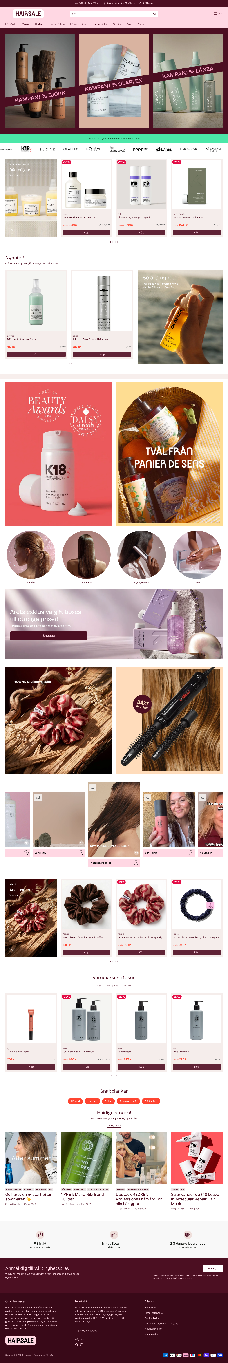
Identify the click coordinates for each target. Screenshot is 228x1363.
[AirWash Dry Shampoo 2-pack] (141, 184)
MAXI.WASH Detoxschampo (188, 217)
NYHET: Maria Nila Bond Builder (82, 1197)
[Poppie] (12, 950)
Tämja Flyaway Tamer (18, 1051)
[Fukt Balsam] (141, 1019)
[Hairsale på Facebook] (76, 1345)
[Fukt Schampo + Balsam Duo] (86, 1019)
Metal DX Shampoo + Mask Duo (79, 217)
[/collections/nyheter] (180, 317)
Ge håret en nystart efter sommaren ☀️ (28, 1197)
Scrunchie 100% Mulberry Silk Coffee (83, 937)
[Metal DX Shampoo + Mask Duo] (86, 184)
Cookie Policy (152, 1318)
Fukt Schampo (181, 1051)
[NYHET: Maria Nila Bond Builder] (86, 1158)
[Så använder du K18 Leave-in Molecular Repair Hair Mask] (197, 1158)
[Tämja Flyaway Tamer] (31, 1019)
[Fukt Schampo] (196, 1019)
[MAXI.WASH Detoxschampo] (196, 184)
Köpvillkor (150, 1307)
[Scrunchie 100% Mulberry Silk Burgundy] (141, 904)
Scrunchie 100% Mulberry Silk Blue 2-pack (196, 937)
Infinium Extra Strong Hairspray (90, 339)
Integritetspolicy (154, 1313)
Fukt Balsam (124, 1051)
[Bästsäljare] (12, 230)
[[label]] (40, 81)
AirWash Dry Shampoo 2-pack (134, 217)
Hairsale (27, 1355)
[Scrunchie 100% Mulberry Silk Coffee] (86, 904)
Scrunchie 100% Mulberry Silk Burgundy (140, 937)
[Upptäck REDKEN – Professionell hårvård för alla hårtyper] (141, 1158)
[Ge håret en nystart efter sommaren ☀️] (31, 1158)
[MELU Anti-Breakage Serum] (36, 301)
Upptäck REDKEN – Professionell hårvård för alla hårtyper (139, 1199)
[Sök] (154, 14)
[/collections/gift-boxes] (114, 624)
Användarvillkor (153, 1329)
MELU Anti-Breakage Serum (22, 339)
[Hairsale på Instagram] (81, 1345)
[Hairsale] (20, 13)
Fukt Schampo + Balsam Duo (78, 1051)
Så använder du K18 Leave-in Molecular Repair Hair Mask (196, 1199)
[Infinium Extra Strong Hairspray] (102, 301)
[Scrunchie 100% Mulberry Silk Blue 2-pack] (196, 904)
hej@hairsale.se (105, 1311)
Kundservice (151, 1334)
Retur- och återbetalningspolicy (162, 1323)
